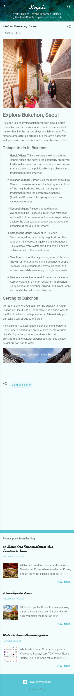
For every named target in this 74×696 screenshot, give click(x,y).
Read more (64, 582)
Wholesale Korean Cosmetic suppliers (25, 635)
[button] (69, 27)
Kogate (37, 7)
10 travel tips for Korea (17, 593)
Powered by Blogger (39, 682)
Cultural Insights (21, 384)
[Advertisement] (37, 499)
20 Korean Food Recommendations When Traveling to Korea (28, 548)
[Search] (69, 7)
